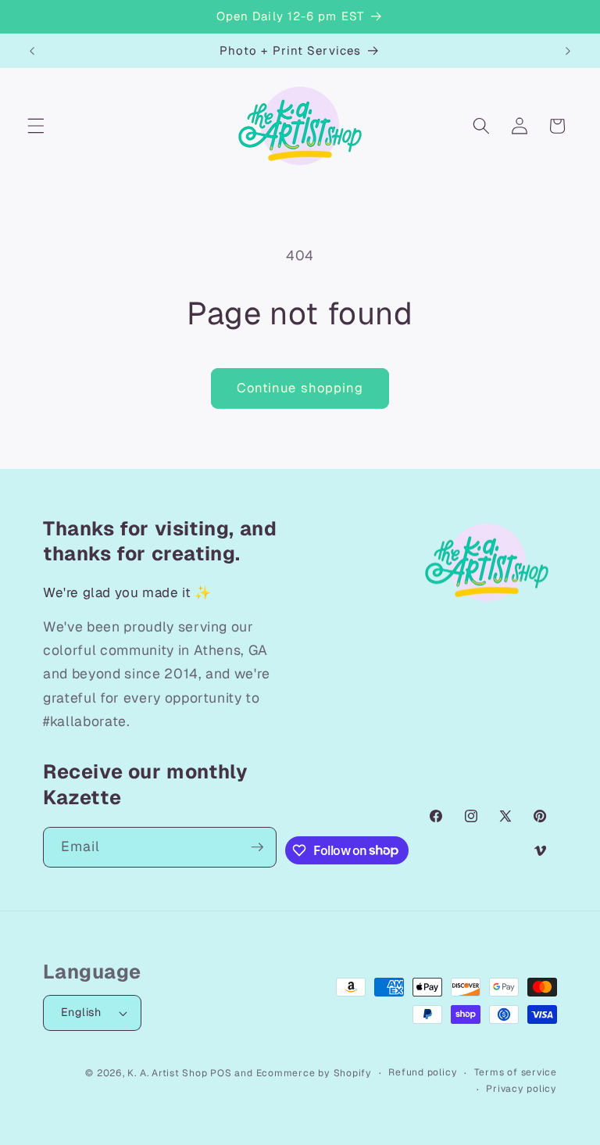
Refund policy (422, 1072)
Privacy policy (521, 1088)
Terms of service (515, 1072)
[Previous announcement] (32, 51)
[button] (36, 126)
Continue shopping (300, 387)
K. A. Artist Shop (167, 1073)
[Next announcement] (568, 51)
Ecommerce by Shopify (314, 1073)
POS (220, 1073)
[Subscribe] (257, 847)
